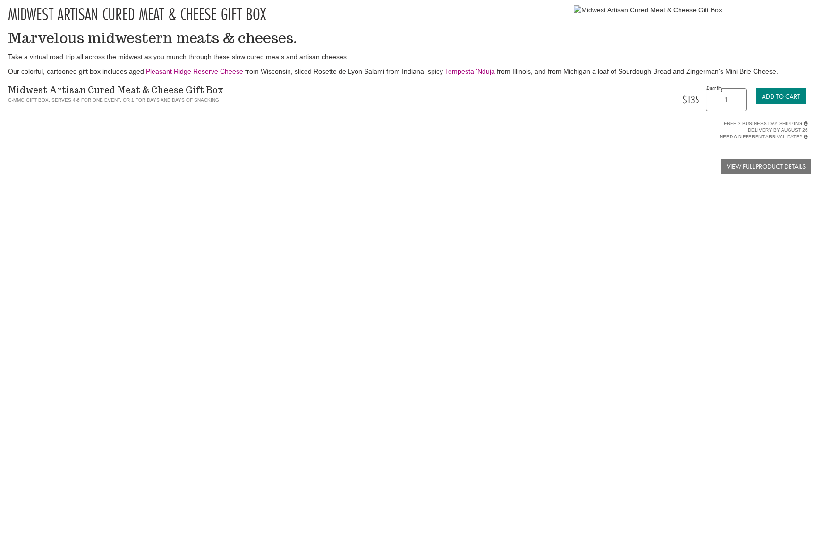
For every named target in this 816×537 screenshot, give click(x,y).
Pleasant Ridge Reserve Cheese (194, 71)
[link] (781, 96)
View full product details (766, 166)
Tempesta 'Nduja (470, 71)
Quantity (714, 88)
